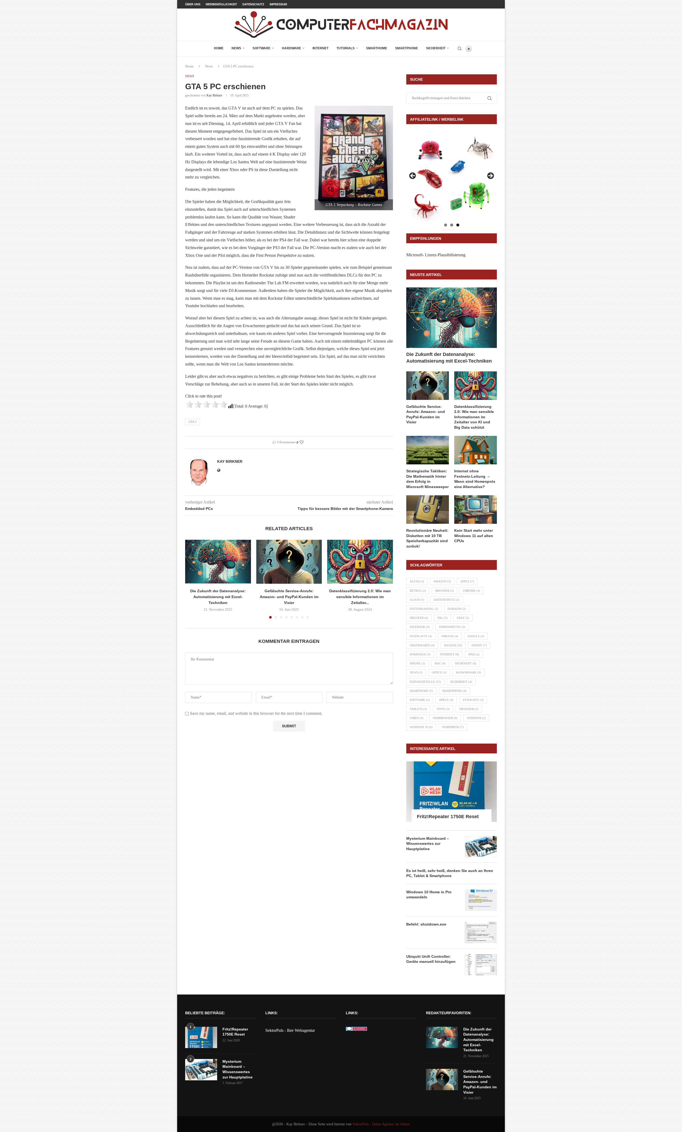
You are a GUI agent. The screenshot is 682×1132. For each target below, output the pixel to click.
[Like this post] (301, 442)
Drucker (419, 617)
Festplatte (421, 636)
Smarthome (376, 48)
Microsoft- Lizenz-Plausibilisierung (435, 255)
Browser (444, 590)
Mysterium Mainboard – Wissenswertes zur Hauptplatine (427, 843)
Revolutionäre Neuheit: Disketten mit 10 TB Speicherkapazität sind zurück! (427, 538)
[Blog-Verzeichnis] (356, 1030)
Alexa (417, 581)
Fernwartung (452, 626)
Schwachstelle (425, 681)
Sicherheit (435, 48)
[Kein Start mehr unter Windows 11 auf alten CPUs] (475, 509)
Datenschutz (253, 4)
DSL (442, 617)
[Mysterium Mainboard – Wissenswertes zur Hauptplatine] (481, 846)
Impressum (278, 4)
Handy (479, 645)
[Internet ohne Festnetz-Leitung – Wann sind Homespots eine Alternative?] (475, 450)
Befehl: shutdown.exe (426, 924)
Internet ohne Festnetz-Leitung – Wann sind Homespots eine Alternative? (474, 479)
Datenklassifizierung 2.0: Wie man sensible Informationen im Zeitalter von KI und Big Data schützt (474, 416)
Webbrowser (445, 718)
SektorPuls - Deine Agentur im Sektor (381, 1124)
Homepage (420, 654)
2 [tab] (451, 225)
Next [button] (490, 176)
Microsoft (465, 663)
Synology (473, 699)
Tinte (443, 709)
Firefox (449, 636)
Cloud (417, 599)
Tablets (418, 709)
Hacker (453, 645)
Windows (476, 718)
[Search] (459, 48)
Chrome (471, 590)
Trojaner (468, 709)
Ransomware (468, 672)
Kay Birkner (214, 95)
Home (219, 48)
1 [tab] (445, 225)
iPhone (417, 663)
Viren (416, 718)
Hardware (291, 48)
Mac (440, 663)
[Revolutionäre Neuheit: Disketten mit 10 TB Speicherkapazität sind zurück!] (427, 509)
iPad (474, 654)
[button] (192, 578)
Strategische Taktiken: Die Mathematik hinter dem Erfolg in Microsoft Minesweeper (427, 479)
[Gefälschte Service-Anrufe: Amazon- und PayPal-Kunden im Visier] (289, 561)
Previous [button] (413, 176)
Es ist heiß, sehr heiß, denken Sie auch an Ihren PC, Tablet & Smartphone (449, 873)
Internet (320, 48)
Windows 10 (421, 727)
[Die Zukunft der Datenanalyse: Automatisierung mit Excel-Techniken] (218, 561)
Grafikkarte (422, 645)
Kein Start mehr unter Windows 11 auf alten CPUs (473, 535)
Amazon (442, 581)
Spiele (446, 699)
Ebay (463, 617)
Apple (467, 581)
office (439, 672)
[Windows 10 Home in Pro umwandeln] (481, 900)
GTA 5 (193, 421)
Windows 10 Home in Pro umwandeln (429, 894)
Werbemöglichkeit (221, 4)
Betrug (418, 590)
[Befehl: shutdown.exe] (481, 932)
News (236, 48)
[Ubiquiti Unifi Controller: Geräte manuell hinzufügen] (481, 964)
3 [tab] (457, 225)
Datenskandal (424, 608)
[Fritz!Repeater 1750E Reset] (451, 791)
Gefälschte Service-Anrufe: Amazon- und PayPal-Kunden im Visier (289, 596)
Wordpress (453, 727)
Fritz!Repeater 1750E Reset (448, 816)
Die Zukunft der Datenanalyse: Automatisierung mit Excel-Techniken (218, 596)
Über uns (192, 4)
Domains (457, 608)
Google (476, 636)
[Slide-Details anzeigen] (451, 177)
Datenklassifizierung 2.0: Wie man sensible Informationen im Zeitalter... (360, 596)
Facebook (420, 626)
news (416, 672)
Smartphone (406, 48)
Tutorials (345, 48)
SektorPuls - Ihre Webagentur (290, 1030)
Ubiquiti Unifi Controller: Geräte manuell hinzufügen (431, 959)
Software (261, 48)
